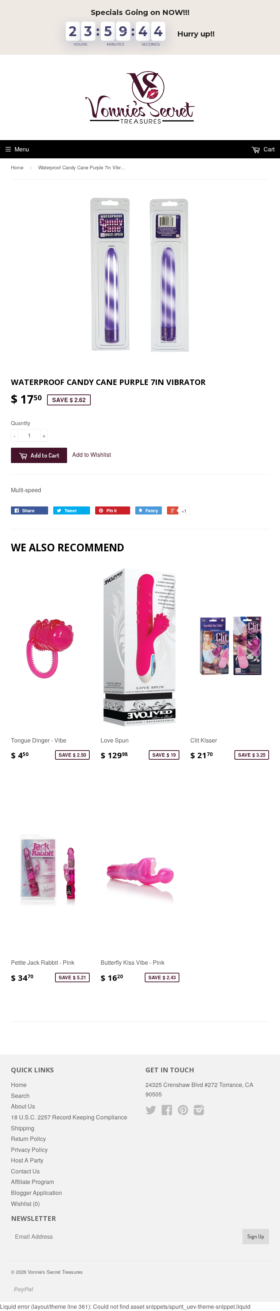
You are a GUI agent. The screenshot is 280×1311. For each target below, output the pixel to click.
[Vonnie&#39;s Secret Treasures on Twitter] (150, 1112)
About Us (23, 1106)
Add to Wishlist (91, 454)
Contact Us (25, 1171)
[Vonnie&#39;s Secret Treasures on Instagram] (199, 1112)
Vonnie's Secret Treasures (55, 1271)
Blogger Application (36, 1192)
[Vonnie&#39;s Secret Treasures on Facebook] (167, 1112)
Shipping (22, 1128)
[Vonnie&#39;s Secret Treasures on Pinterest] (183, 1112)
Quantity (20, 423)
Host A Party (27, 1160)
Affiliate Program (32, 1181)
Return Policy (28, 1138)
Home (17, 167)
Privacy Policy (29, 1149)
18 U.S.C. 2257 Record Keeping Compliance (69, 1117)
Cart (268, 149)
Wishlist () (25, 1203)
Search (20, 1095)
